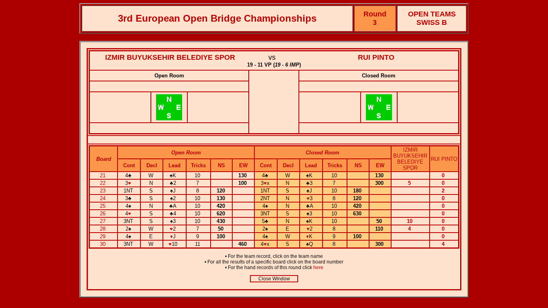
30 (103, 244)
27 (103, 221)
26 (103, 214)
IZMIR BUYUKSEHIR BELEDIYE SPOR (170, 57)
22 (103, 183)
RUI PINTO (376, 57)
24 (103, 198)
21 (103, 175)
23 (103, 191)
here (318, 267)
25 (103, 206)
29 (103, 236)
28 (103, 229)
